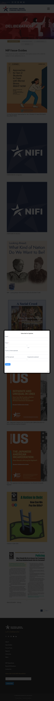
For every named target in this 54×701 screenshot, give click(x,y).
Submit (7, 364)
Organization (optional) (33, 357)
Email (6, 336)
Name (7, 342)
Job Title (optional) (9, 357)
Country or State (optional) (11, 350)
